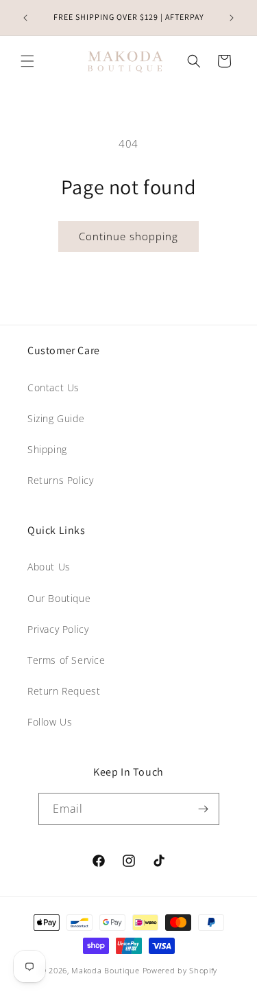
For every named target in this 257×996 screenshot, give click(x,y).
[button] (27, 61)
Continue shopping (128, 236)
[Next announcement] (232, 18)
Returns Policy (60, 480)
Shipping (47, 449)
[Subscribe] (203, 809)
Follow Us (49, 721)
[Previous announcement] (25, 18)
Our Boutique (58, 598)
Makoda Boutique (105, 970)
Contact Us (53, 387)
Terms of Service (66, 660)
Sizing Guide (55, 418)
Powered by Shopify (180, 970)
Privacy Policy (57, 629)
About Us (49, 566)
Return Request (63, 690)
